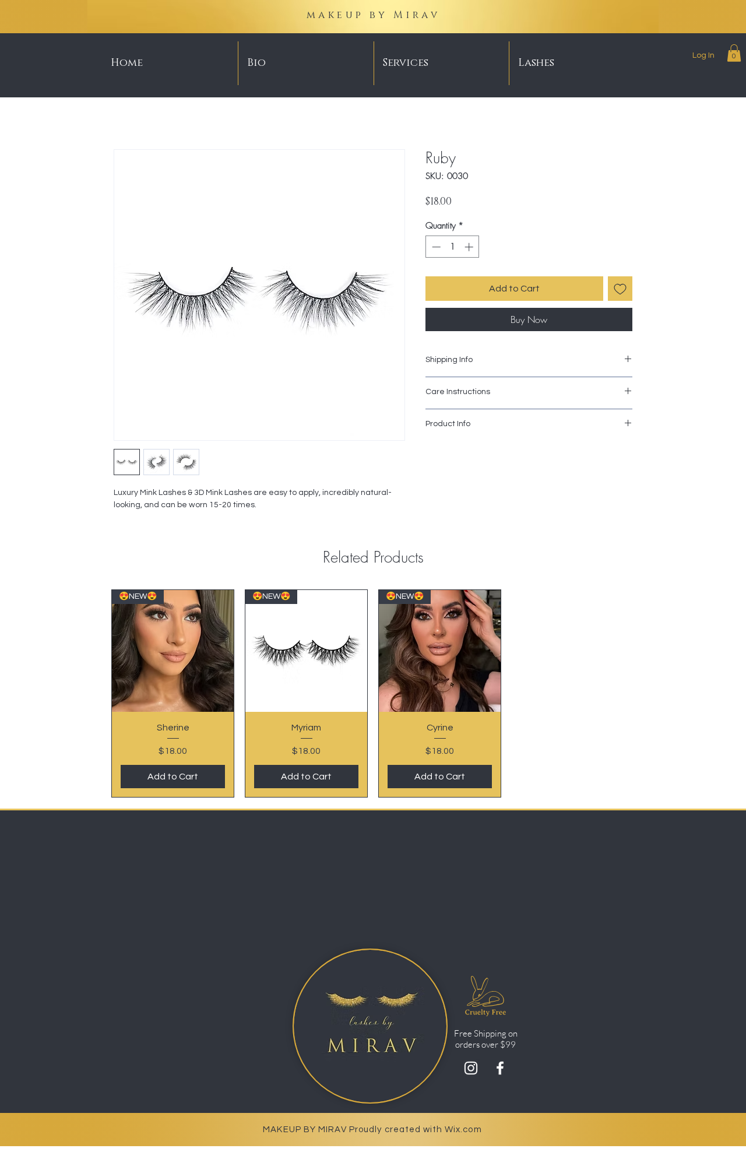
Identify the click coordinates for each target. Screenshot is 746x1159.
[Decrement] (435, 247)
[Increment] (470, 247)
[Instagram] (471, 1068)
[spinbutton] (452, 247)
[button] (734, 53)
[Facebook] (500, 1068)
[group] (373, 693)
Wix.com (463, 1129)
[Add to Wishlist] (620, 288)
